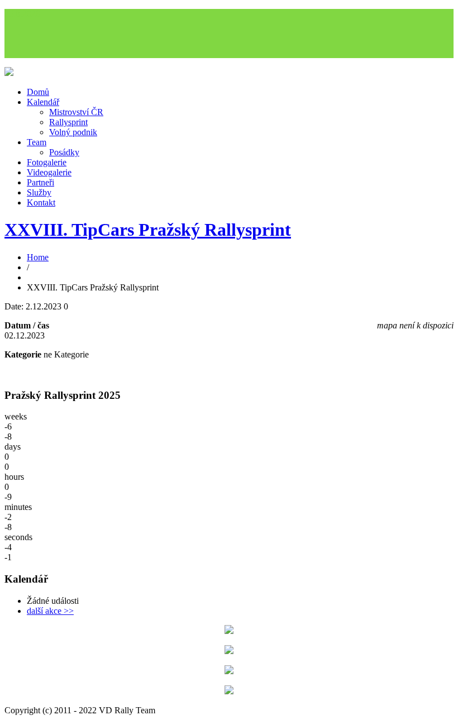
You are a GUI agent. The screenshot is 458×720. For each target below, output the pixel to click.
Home (38, 257)
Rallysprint (68, 122)
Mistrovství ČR (76, 112)
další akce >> (50, 611)
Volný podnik (73, 132)
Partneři (40, 182)
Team (36, 142)
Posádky (64, 152)
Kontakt (41, 202)
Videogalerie (49, 172)
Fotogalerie (46, 162)
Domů (38, 92)
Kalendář (43, 102)
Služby (39, 192)
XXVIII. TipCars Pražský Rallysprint (147, 230)
